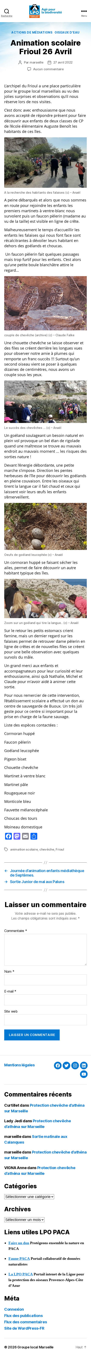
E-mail (10, 991)
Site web (11, 1011)
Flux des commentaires (25, 1322)
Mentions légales (19, 1065)
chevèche (46, 849)
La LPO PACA (20, 1274)
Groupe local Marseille (35, 1347)
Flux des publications (23, 1315)
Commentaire (15, 931)
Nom (9, 972)
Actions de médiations (31, 32)
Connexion (14, 1309)
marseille (36, 62)
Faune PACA (19, 1258)
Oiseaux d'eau (67, 32)
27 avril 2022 (63, 62)
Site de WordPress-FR (24, 1328)
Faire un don (18, 1243)
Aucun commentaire (48, 69)
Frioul (60, 849)
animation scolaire (24, 849)
